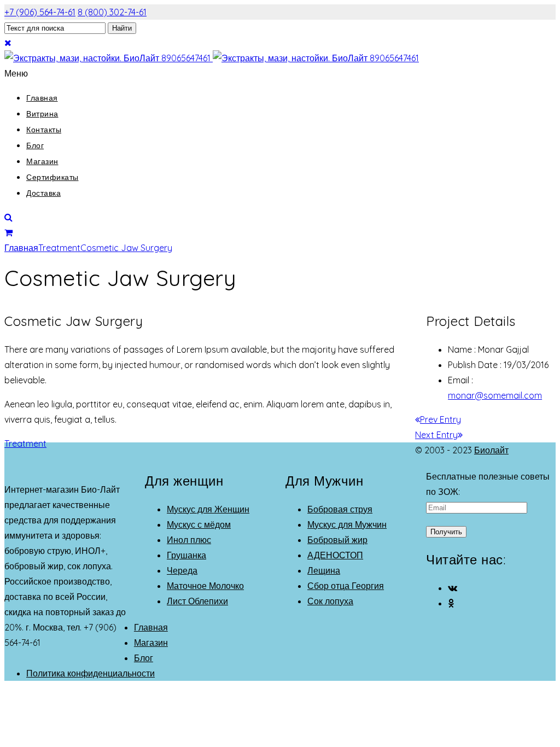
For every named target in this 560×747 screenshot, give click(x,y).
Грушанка (186, 555)
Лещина (323, 570)
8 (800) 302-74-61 (112, 12)
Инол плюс (189, 539)
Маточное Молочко (205, 585)
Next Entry (436, 434)
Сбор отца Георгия (345, 585)
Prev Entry (440, 419)
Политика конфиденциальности (90, 673)
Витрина (42, 114)
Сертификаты (52, 177)
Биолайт (491, 450)
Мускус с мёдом (199, 524)
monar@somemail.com (495, 395)
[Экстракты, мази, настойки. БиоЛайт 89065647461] (211, 57)
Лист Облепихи (197, 601)
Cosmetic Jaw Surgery (126, 247)
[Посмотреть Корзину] (8, 232)
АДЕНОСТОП (335, 555)
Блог (35, 145)
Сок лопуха (330, 601)
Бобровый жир (337, 539)
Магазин (42, 161)
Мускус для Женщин (208, 509)
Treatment (59, 247)
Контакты (43, 130)
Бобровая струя (339, 509)
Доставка (43, 193)
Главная (42, 98)
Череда (182, 570)
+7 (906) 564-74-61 (39, 12)
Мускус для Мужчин (347, 524)
